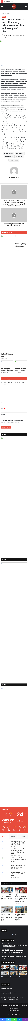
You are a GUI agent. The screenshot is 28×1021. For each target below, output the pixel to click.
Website (3, 414)
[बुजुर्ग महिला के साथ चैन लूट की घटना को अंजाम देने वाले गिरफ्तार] (6, 874)
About (14, 1010)
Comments (23, 836)
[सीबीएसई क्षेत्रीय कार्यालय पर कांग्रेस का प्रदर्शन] (7, 293)
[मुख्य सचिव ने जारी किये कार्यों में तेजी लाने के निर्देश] (5, 967)
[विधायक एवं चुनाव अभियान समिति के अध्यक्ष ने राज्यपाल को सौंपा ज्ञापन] (7, 909)
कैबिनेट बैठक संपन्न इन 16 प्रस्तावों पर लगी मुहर (18, 866)
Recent (13, 836)
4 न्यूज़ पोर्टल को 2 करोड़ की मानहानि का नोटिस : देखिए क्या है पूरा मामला (18, 843)
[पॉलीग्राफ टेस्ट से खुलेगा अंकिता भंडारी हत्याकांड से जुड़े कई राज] (6, 860)
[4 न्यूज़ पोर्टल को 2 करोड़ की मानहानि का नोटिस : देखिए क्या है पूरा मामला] (6, 844)
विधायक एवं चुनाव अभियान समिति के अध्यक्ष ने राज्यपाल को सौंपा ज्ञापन (6, 917)
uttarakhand (14, 160)
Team (18, 1010)
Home (4, 13)
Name (3, 402)
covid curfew (9, 153)
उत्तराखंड (8, 13)
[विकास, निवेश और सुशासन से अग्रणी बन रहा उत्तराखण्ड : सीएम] (14, 978)
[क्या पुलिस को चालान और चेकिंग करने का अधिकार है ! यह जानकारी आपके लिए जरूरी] (6, 851)
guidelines (20, 153)
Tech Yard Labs (14, 1008)
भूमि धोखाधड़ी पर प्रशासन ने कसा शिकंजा (7, 369)
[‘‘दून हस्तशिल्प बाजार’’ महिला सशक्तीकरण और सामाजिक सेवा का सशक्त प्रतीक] (21, 238)
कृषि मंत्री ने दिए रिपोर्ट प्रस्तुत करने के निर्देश (20, 369)
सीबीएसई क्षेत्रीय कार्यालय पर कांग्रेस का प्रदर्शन (7, 355)
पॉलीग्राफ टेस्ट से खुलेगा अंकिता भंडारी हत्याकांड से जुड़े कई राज (18, 859)
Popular (4, 836)
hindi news (9, 156)
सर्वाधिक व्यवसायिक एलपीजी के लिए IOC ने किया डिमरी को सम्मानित (20, 917)
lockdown (19, 156)
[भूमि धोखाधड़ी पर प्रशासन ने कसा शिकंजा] (7, 364)
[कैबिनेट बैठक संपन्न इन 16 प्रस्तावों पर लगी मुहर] (6, 868)
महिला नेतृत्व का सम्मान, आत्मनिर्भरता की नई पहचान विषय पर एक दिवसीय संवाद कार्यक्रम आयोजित (21, 898)
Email (3, 408)
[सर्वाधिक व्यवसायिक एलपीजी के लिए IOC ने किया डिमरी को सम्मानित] (21, 909)
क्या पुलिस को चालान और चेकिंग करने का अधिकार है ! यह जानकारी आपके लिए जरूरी (18, 851)
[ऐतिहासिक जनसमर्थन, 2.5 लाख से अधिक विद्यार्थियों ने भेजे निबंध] (23, 973)
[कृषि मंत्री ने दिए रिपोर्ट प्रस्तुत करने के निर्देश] (21, 364)
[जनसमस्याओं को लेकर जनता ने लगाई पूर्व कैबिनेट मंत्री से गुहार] (7, 890)
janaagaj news (7, 35)
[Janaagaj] (14, 6)
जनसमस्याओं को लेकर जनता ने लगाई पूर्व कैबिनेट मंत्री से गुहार (7, 896)
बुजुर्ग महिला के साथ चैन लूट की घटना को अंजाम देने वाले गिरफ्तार (18, 874)
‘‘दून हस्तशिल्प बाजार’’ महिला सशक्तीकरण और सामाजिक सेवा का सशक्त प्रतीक (21, 246)
